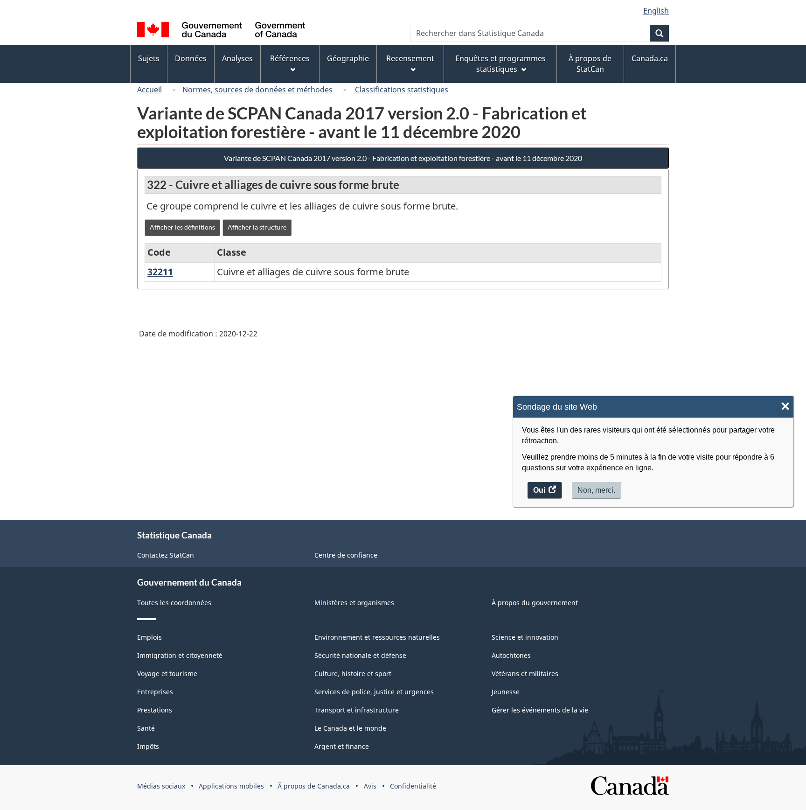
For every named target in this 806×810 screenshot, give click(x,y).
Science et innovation (525, 637)
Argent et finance (341, 746)
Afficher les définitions (182, 227)
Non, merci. (596, 490)
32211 (160, 271)
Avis (370, 786)
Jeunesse (506, 691)
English (656, 11)
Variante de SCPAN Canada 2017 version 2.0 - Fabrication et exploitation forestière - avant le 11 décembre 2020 (403, 158)
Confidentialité (413, 786)
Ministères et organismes (354, 602)
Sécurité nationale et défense (360, 655)
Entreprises (155, 691)
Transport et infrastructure (356, 709)
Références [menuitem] (290, 58)
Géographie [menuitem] (348, 58)
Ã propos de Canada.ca (314, 786)
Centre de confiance (345, 555)
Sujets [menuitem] (149, 58)
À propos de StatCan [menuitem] (590, 63)
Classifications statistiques (400, 89)
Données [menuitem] (191, 58)
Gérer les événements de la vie (540, 709)
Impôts (148, 746)
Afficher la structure (257, 227)
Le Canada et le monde (350, 728)
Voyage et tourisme (167, 673)
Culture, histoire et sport (352, 673)
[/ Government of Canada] (221, 31)
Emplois (149, 637)
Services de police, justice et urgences (374, 691)
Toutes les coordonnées (174, 602)
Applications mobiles (231, 786)
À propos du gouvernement (535, 602)
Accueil (149, 89)
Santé (146, 728)
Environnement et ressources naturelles (377, 637)
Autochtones (511, 655)
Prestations (154, 709)
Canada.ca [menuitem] (650, 58)
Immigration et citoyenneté (179, 655)
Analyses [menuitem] (237, 58)
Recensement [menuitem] (410, 58)
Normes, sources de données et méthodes (257, 89)
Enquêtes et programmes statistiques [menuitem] (500, 63)
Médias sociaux (161, 786)
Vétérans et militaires (525, 673)
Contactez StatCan (165, 555)
